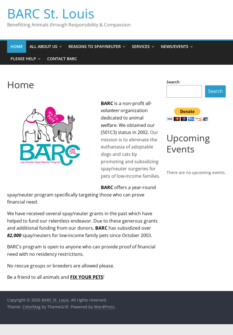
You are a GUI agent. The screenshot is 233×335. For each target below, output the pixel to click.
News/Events (174, 46)
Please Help (23, 58)
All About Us (43, 46)
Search (173, 82)
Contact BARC (62, 58)
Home (17, 46)
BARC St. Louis (50, 13)
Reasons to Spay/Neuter (94, 46)
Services (141, 46)
